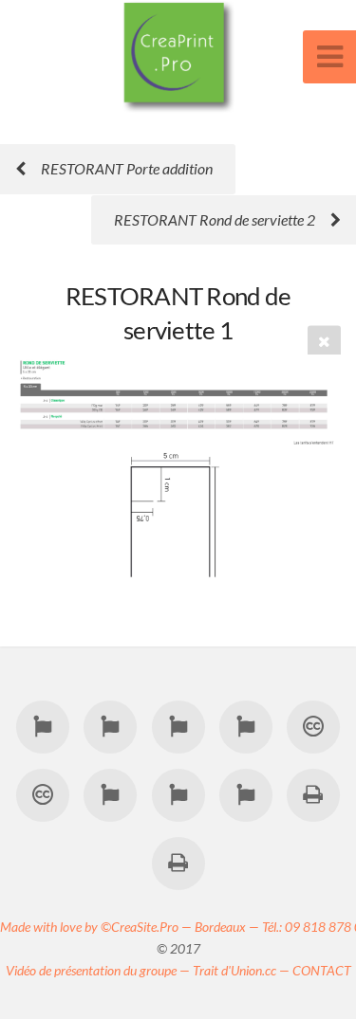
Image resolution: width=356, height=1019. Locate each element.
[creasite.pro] (313, 726)
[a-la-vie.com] (177, 794)
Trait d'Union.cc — (242, 970)
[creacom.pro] (42, 794)
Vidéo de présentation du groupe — (99, 970)
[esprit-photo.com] (245, 794)
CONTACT (321, 970)
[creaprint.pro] (313, 794)
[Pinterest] (245, 726)
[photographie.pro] (110, 794)
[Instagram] (177, 726)
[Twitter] (110, 726)
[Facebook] (42, 726)
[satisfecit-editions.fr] (177, 862)
